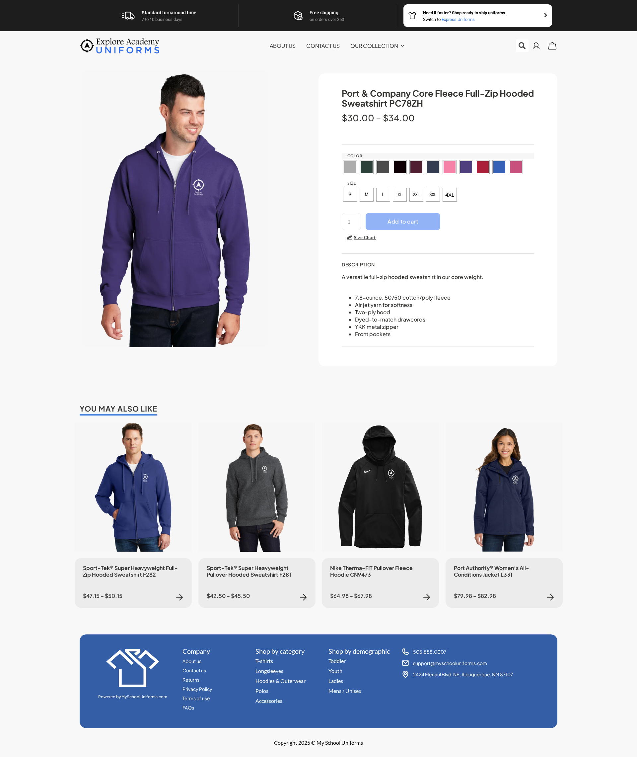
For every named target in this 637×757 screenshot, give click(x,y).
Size (351, 183)
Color (354, 155)
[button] (522, 46)
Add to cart (403, 221)
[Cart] (552, 46)
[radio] (350, 167)
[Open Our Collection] (402, 46)
